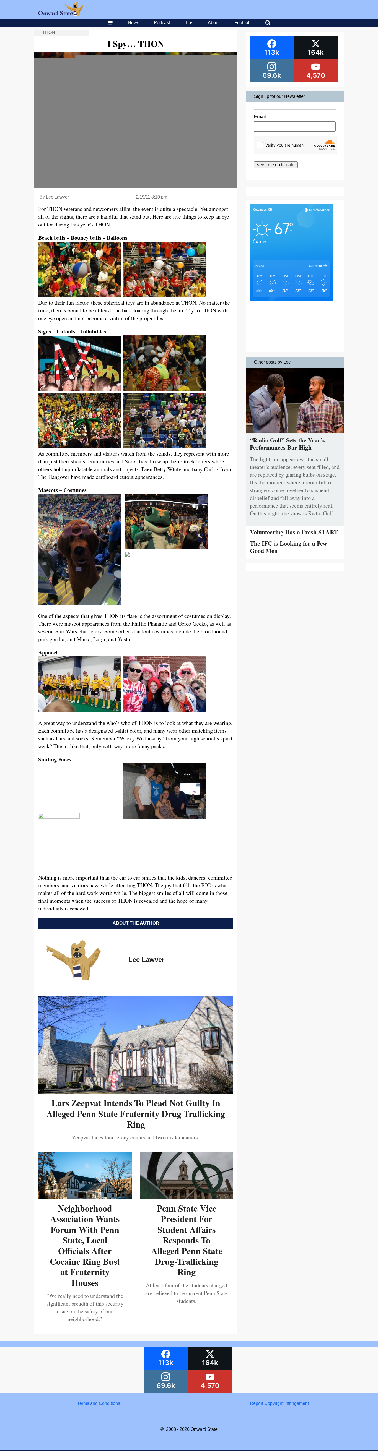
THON (48, 32)
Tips (189, 22)
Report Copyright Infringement (279, 1403)
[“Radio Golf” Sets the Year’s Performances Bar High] (295, 434)
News (133, 22)
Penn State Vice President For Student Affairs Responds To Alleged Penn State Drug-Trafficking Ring (186, 1240)
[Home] (60, 14)
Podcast (162, 22)
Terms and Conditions (98, 1403)
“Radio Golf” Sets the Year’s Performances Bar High (287, 443)
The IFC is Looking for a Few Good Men (288, 547)
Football (242, 22)
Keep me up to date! (276, 164)
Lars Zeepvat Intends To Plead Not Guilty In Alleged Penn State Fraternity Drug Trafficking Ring (135, 1113)
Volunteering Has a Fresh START (294, 531)
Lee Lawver (57, 197)
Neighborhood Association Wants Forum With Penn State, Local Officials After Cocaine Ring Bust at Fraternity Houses (85, 1245)
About (213, 22)
